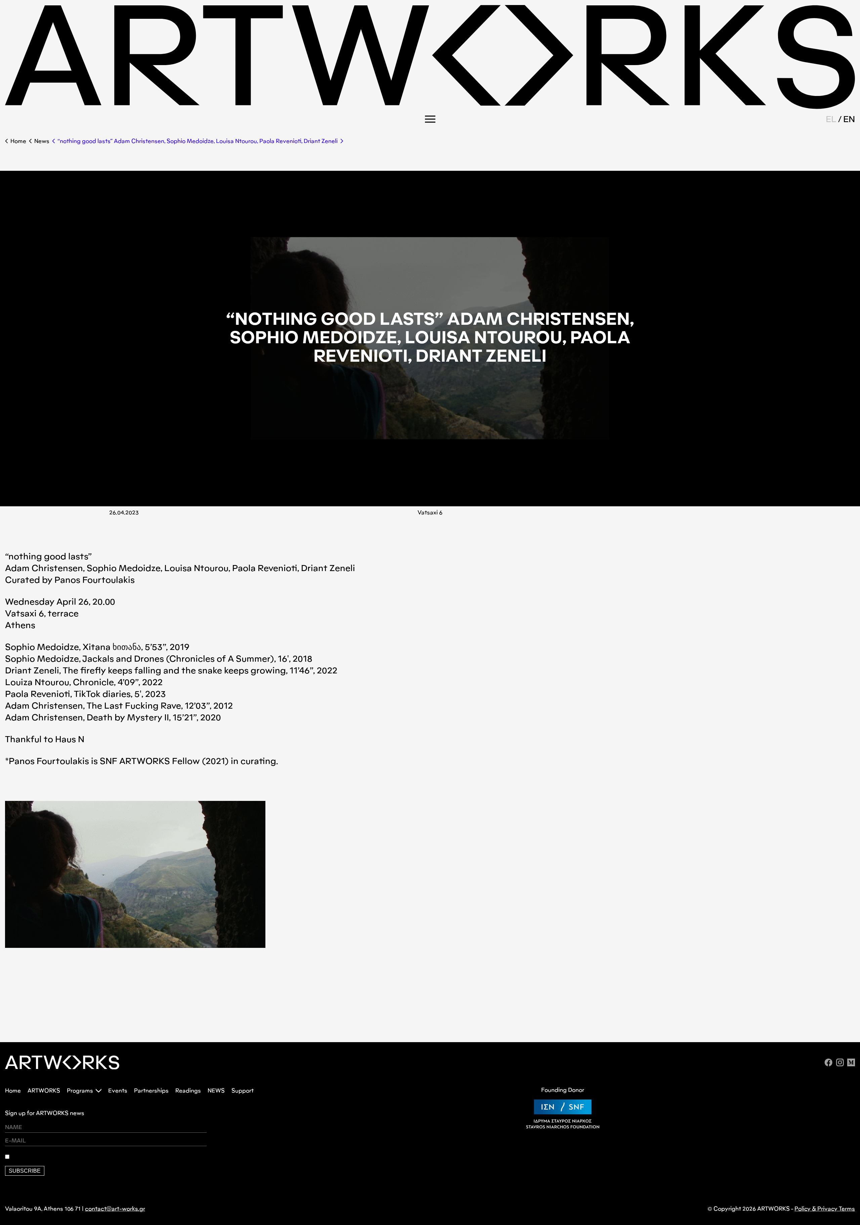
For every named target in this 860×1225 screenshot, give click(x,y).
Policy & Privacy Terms (824, 1209)
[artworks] (430, 106)
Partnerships (151, 1090)
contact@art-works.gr (115, 1209)
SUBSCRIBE (25, 1171)
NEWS (216, 1090)
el (831, 118)
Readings (188, 1090)
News (41, 141)
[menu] (430, 119)
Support (242, 1090)
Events (117, 1090)
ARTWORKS (44, 1090)
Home (18, 141)
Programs (80, 1090)
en (849, 118)
